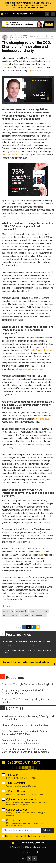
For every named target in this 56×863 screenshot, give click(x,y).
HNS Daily (12, 774)
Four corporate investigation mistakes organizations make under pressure (21, 741)
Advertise (41, 852)
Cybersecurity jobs (16, 809)
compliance (8, 611)
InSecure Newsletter (18, 791)
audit (41, 555)
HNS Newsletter (15, 783)
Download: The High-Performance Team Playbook (26, 662)
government (42, 611)
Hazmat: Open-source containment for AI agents (21, 646)
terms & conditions (39, 836)
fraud (32, 611)
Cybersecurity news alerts (21, 799)
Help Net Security (39, 847)
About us (33, 852)
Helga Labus (13, 35)
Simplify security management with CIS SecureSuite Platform (22, 692)
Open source (13, 820)
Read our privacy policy (19, 852)
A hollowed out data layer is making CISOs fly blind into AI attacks (27, 641)
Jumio (5, 64)
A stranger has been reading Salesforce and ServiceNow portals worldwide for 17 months (25, 750)
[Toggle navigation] (53, 14)
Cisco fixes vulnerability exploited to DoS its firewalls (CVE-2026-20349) (24, 733)
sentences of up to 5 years (31, 369)
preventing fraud (41, 419)
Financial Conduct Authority (39, 350)
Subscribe (47, 830)
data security (21, 611)
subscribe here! (36, 8)
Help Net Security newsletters (20, 3)
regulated (32, 70)
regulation (25, 615)
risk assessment (9, 154)
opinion (15, 615)
